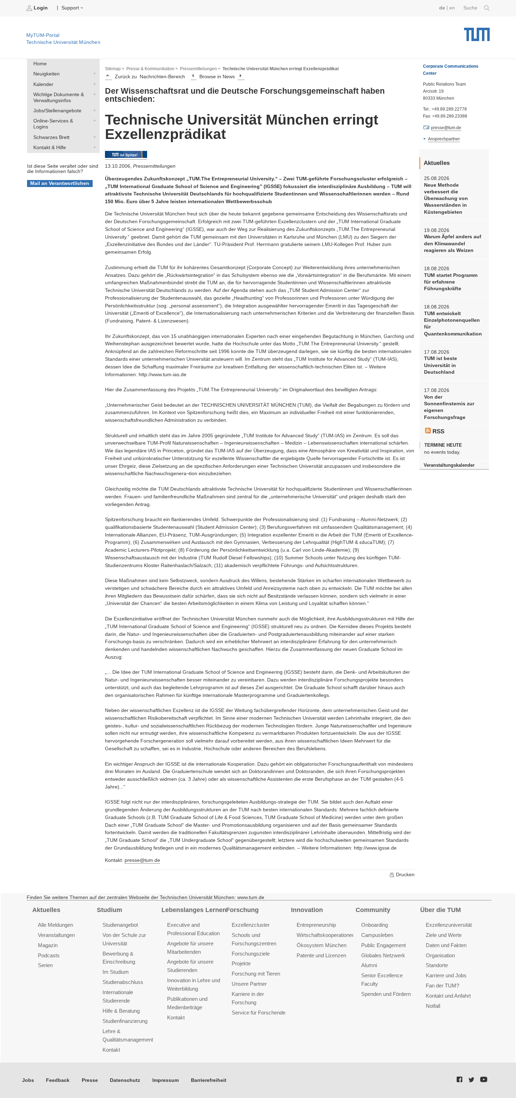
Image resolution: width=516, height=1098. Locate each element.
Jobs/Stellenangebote (93, 110)
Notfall (433, 1006)
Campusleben (377, 935)
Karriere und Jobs (446, 975)
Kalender (93, 83)
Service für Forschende (258, 1013)
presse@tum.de (142, 860)
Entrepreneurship (316, 925)
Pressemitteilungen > (200, 68)
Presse (90, 1080)
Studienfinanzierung (124, 1021)
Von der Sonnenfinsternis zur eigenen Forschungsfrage (449, 407)
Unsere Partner (249, 984)
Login (40, 8)
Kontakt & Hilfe (93, 147)
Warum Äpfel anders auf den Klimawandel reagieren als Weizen (452, 243)
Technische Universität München (477, 32)
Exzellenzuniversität (449, 925)
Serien (45, 965)
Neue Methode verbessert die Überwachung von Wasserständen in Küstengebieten (446, 198)
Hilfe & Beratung (121, 1011)
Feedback (58, 1080)
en (452, 8)
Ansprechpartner (444, 139)
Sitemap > (114, 68)
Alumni (369, 965)
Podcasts (49, 955)
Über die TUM (440, 909)
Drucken (405, 874)
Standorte (437, 965)
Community (373, 909)
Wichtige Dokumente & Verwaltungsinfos (93, 94)
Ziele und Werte (444, 935)
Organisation (440, 955)
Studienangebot (120, 925)
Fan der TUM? (442, 986)
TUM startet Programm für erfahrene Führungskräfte (450, 282)
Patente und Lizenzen (321, 955)
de (442, 8)
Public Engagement (383, 945)
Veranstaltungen (56, 935)
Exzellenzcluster (251, 925)
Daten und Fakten (446, 945)
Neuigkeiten (93, 73)
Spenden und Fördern (386, 994)
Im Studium (115, 972)
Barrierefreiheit (208, 1080)
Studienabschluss (122, 982)
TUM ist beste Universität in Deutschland (440, 365)
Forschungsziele (251, 954)
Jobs (28, 1080)
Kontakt (111, 1050)
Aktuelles (46, 909)
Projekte (241, 963)
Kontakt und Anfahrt (448, 996)
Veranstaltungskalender (449, 465)
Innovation (307, 909)
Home (40, 63)
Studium (109, 909)
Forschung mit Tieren (256, 974)
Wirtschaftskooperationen (326, 935)
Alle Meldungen (55, 925)
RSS (437, 431)
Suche (471, 8)
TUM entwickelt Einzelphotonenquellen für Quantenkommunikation (453, 324)
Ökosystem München (321, 945)
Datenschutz (125, 1080)
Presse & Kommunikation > (152, 68)
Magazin (48, 945)
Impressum (165, 1080)
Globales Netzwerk (383, 955)
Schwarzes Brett (93, 136)
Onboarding (374, 925)
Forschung (242, 909)
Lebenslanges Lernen (193, 909)
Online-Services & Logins (93, 120)
